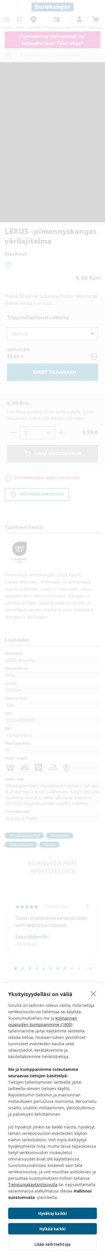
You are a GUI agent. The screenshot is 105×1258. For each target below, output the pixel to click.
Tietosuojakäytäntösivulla (32, 1184)
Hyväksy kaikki (52, 1213)
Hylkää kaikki (52, 1229)
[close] (93, 993)
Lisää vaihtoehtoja (52, 1244)
